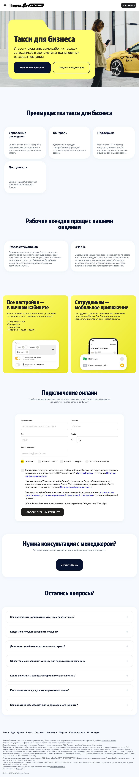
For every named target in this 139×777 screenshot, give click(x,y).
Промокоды (93, 732)
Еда (13, 732)
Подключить (128, 5)
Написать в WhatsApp (99, 461)
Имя (22, 434)
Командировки (77, 732)
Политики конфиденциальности (76, 487)
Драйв (20, 732)
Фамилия (74, 421)
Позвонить (30, 461)
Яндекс (19, 769)
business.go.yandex (109, 741)
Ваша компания (26, 421)
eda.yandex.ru (120, 747)
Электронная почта (28, 447)
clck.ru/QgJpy (64, 749)
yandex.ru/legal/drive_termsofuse (22, 760)
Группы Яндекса (85, 473)
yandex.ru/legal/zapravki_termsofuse (88, 745)
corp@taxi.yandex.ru (57, 767)
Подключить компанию (32, 67)
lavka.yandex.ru (79, 751)
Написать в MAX (49, 461)
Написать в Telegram (73, 461)
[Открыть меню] (5, 5)
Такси (6, 732)
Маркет (63, 732)
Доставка (40, 732)
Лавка (29, 732)
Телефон (74, 434)
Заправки (52, 732)
